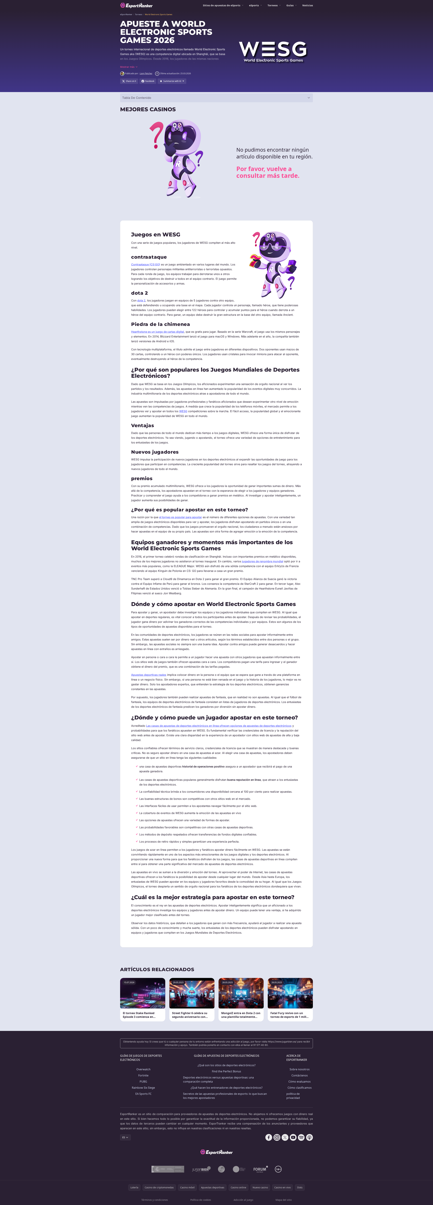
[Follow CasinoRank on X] (285, 1137)
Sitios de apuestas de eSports (221, 5)
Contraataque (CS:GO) (145, 264)
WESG (183, 411)
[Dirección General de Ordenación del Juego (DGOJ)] (168, 1169)
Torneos (273, 5)
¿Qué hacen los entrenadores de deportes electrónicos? (226, 1088)
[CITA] (239, 1169)
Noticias (307, 5)
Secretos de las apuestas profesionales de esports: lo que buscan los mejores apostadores (225, 1096)
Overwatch (143, 1069)
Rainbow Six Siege (143, 1088)
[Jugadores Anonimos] (221, 1169)
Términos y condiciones (154, 1199)
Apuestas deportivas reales (148, 674)
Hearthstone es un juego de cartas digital (157, 331)
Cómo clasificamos (300, 1088)
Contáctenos (299, 1075)
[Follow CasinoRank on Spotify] (301, 1137)
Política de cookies (200, 1199)
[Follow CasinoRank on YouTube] (293, 1137)
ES (123, 1137)
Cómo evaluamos (299, 1081)
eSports (254, 5)
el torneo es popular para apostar (180, 517)
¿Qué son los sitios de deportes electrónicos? (227, 1065)
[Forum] (261, 1169)
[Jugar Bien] (201, 1169)
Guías (290, 5)
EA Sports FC (143, 1094)
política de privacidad (293, 1096)
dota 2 (141, 300)
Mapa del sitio (284, 1199)
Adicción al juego (243, 1199)
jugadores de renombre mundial (262, 561)
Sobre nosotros (300, 1069)
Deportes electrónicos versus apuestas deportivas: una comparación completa (218, 1079)
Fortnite (143, 1075)
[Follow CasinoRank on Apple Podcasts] (309, 1137)
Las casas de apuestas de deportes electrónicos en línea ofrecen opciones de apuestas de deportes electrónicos (218, 725)
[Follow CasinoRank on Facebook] (268, 1137)
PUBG (143, 1081)
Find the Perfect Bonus (226, 1071)
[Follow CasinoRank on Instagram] (277, 1137)
